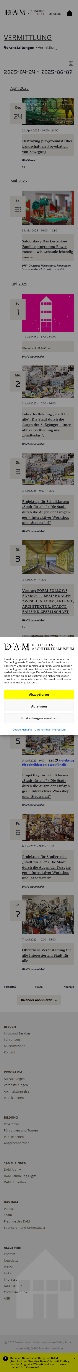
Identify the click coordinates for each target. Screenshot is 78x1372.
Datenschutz (42, 729)
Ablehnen (39, 706)
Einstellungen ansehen (39, 718)
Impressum (59, 729)
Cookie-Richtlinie (22, 729)
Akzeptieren (39, 694)
